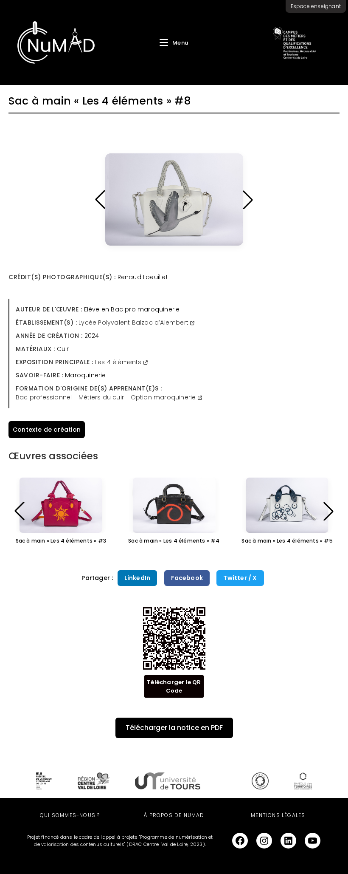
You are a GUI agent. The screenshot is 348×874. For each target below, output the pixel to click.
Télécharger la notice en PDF (174, 728)
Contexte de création (47, 429)
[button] (100, 199)
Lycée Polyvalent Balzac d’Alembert (134, 322)
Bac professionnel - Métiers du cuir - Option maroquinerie (107, 397)
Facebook (187, 578)
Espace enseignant (316, 6)
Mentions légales (278, 815)
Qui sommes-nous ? (70, 815)
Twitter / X (240, 578)
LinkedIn (137, 578)
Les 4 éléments (119, 362)
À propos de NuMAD (173, 815)
